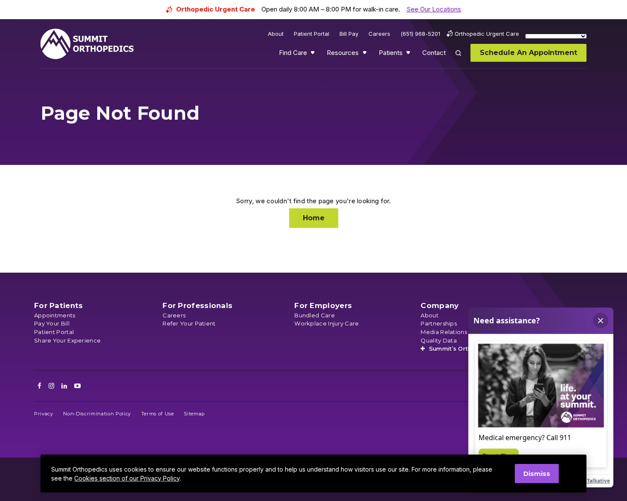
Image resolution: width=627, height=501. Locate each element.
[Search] (463, 59)
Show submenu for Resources (365, 54)
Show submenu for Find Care (313, 54)
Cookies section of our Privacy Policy (127, 478)
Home (314, 218)
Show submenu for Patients (409, 54)
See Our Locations (433, 9)
